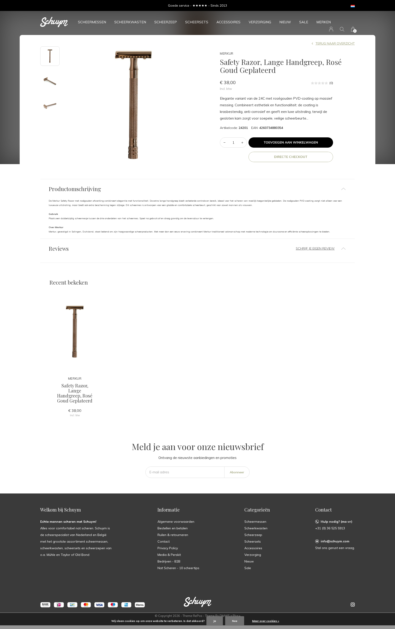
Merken (323, 22)
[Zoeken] (342, 29)
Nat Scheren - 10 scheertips (178, 568)
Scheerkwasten (130, 22)
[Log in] (331, 29)
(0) (331, 83)
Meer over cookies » (265, 621)
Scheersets (196, 22)
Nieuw (285, 22)
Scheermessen (92, 22)
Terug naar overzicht (335, 43)
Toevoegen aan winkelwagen (291, 142)
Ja (214, 621)
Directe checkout (290, 157)
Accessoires (228, 22)
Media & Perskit (169, 555)
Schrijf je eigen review (315, 248)
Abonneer (237, 472)
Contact (163, 541)
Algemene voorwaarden (175, 522)
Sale (303, 22)
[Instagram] (353, 604)
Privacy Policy (167, 548)
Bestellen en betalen (172, 528)
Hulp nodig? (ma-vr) (336, 522)
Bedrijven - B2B (168, 561)
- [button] (224, 142)
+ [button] (242, 142)
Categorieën (257, 509)
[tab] (197, 189)
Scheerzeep (165, 22)
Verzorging (260, 22)
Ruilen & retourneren (172, 535)
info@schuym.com (335, 541)
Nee (234, 621)
